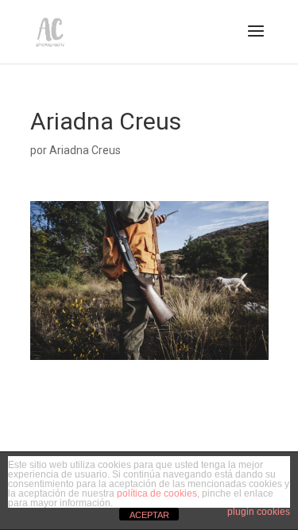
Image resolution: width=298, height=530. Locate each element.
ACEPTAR (149, 515)
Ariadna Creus (85, 150)
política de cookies (157, 493)
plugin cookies (258, 511)
